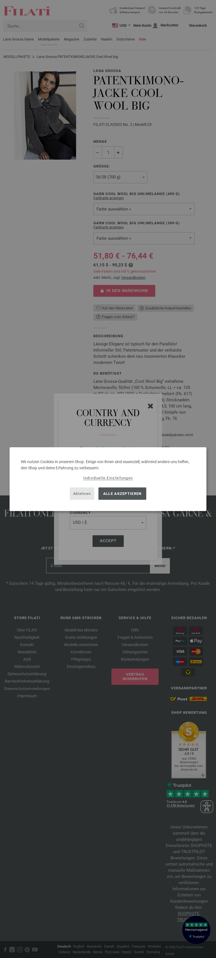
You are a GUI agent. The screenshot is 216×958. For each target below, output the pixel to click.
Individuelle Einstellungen (108, 477)
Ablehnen (82, 494)
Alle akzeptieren (122, 494)
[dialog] (108, 479)
